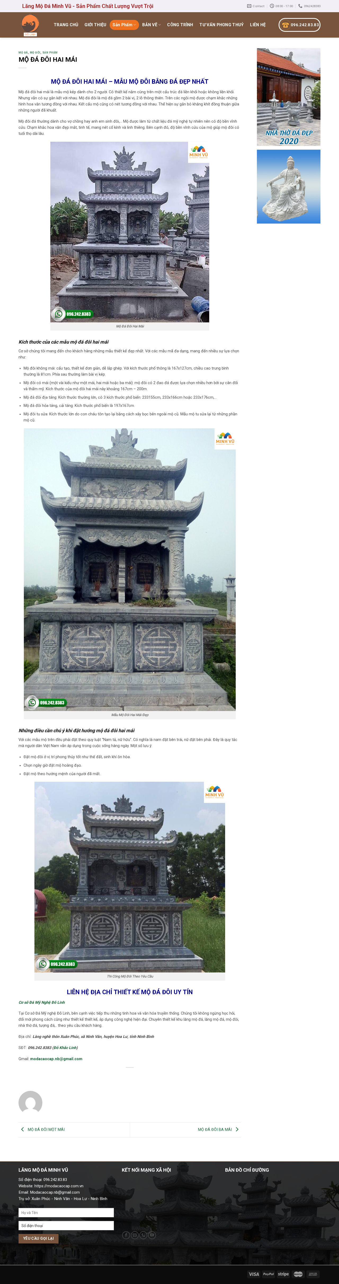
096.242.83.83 (305, 25)
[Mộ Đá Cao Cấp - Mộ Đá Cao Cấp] (31, 25)
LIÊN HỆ (258, 24)
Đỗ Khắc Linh (64, 1048)
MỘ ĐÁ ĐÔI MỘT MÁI (46, 1129)
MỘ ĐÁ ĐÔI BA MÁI (215, 1129)
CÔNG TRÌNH (180, 24)
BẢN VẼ (149, 24)
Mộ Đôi (35, 52)
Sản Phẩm (122, 24)
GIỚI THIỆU (95, 24)
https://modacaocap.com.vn (58, 1186)
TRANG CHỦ (66, 24)
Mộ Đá (23, 52)
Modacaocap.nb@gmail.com (55, 1192)
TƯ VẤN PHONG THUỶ (221, 24)
